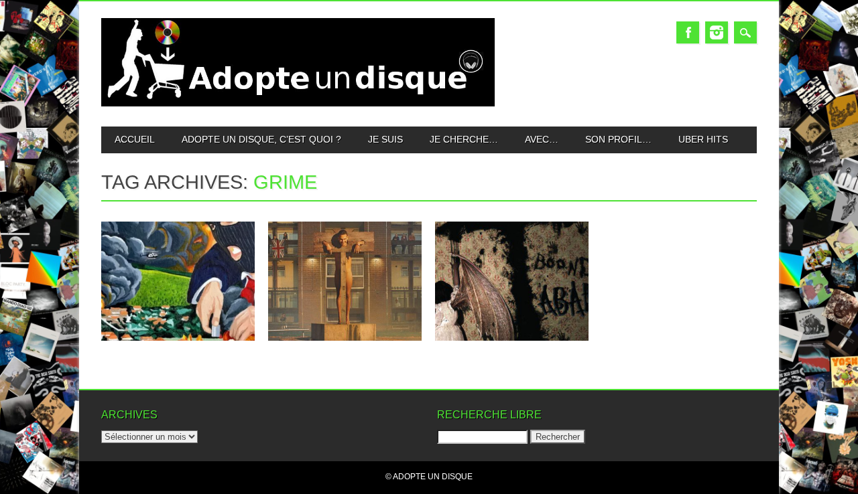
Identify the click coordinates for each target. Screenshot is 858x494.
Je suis (385, 139)
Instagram (716, 32)
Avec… (541, 139)
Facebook (687, 32)
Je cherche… (464, 139)
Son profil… (618, 139)
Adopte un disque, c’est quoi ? (261, 139)
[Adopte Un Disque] (298, 103)
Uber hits (703, 139)
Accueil (135, 139)
